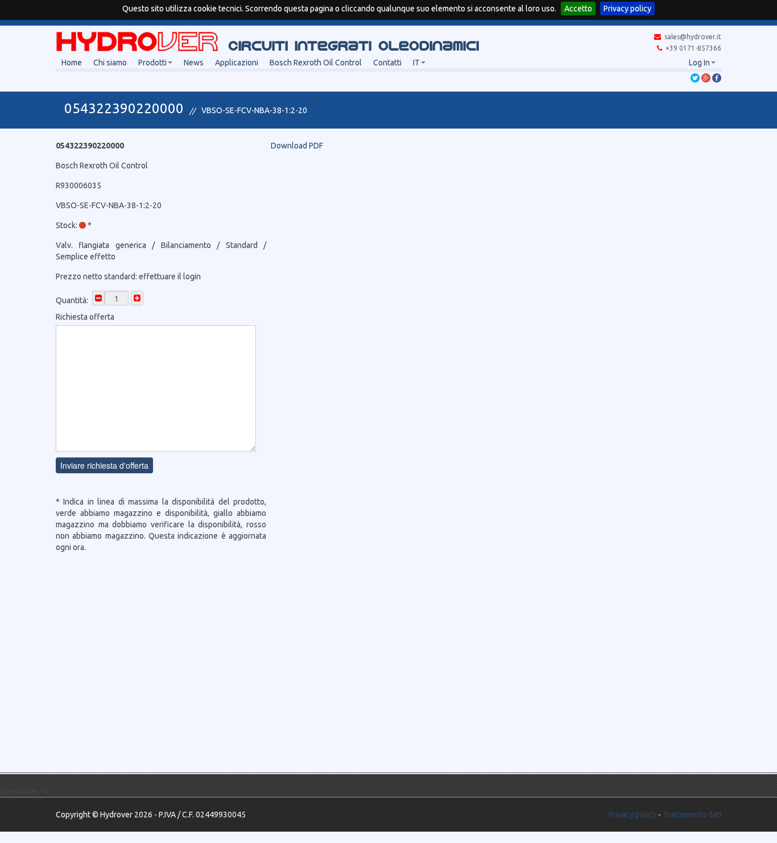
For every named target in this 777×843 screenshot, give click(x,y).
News (194, 62)
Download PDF (297, 145)
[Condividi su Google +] (705, 77)
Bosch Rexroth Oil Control (316, 62)
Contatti (387, 62)
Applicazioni (236, 62)
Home (71, 62)
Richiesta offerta (85, 316)
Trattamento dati (692, 814)
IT (416, 62)
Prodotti (152, 62)
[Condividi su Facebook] (716, 77)
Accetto (578, 8)
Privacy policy (627, 8)
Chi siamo (110, 62)
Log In (699, 62)
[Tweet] (695, 77)
